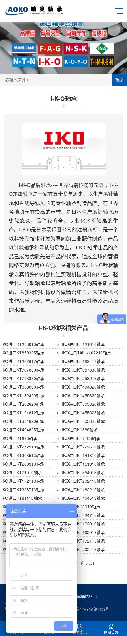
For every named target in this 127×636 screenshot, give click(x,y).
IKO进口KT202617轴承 (22, 361)
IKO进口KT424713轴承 (83, 515)
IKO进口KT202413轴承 (83, 549)
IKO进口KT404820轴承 (83, 387)
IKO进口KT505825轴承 (83, 421)
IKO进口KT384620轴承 (22, 421)
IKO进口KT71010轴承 (21, 472)
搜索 (119, 79)
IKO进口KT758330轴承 (22, 378)
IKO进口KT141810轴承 (83, 455)
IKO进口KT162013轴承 (83, 532)
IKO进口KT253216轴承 (83, 378)
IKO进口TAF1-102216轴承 (86, 353)
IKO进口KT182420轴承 (22, 395)
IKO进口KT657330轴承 (83, 370)
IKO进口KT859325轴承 (22, 353)
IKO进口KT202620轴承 (22, 404)
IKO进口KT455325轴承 (83, 412)
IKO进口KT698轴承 (19, 438)
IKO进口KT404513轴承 (83, 498)
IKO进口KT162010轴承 (83, 524)
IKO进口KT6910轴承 (81, 507)
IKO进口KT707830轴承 (22, 370)
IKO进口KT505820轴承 (83, 404)
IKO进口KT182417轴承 (83, 361)
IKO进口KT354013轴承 (83, 472)
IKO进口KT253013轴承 (22, 344)
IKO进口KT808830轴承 (22, 387)
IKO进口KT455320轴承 (83, 395)
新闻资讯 (79, 632)
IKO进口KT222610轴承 (83, 447)
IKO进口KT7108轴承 (81, 438)
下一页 (78, 563)
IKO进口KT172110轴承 (22, 481)
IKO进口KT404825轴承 (22, 430)
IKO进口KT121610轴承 (83, 344)
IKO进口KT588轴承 (80, 430)
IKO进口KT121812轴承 (22, 412)
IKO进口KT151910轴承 (83, 464)
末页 (90, 563)
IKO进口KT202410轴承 (83, 481)
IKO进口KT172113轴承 (83, 541)
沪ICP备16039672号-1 (79, 596)
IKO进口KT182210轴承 (83, 489)
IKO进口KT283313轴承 (22, 464)
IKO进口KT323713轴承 (22, 489)
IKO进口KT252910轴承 (22, 447)
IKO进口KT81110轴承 (21, 498)
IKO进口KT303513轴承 (22, 455)
